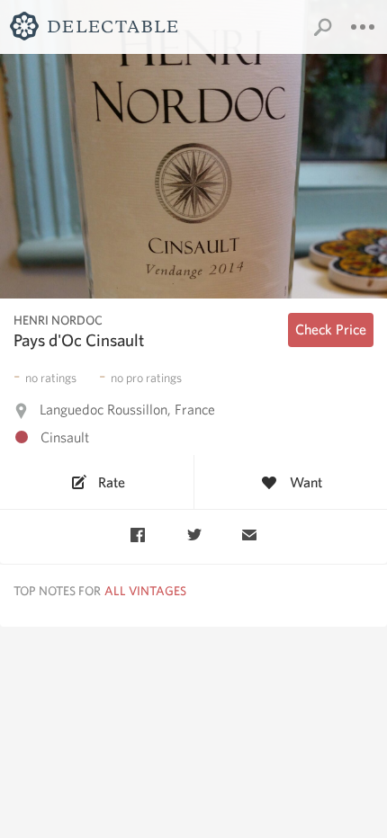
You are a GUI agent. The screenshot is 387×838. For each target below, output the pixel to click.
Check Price (330, 329)
